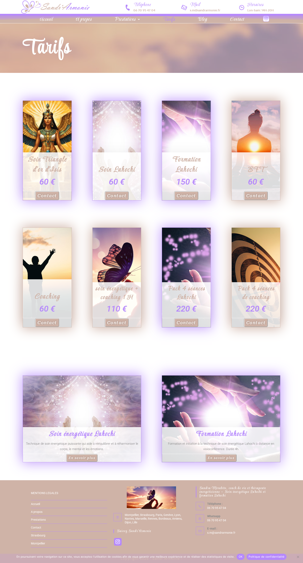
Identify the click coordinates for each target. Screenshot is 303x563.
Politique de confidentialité (266, 556)
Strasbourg (38, 535)
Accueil (46, 19)
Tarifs (169, 19)
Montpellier (38, 543)
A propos (83, 19)
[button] (127, 19)
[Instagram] (266, 18)
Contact (237, 19)
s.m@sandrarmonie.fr (221, 532)
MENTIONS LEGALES (44, 493)
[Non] (298, 557)
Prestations (125, 19)
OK (241, 556)
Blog (202, 19)
